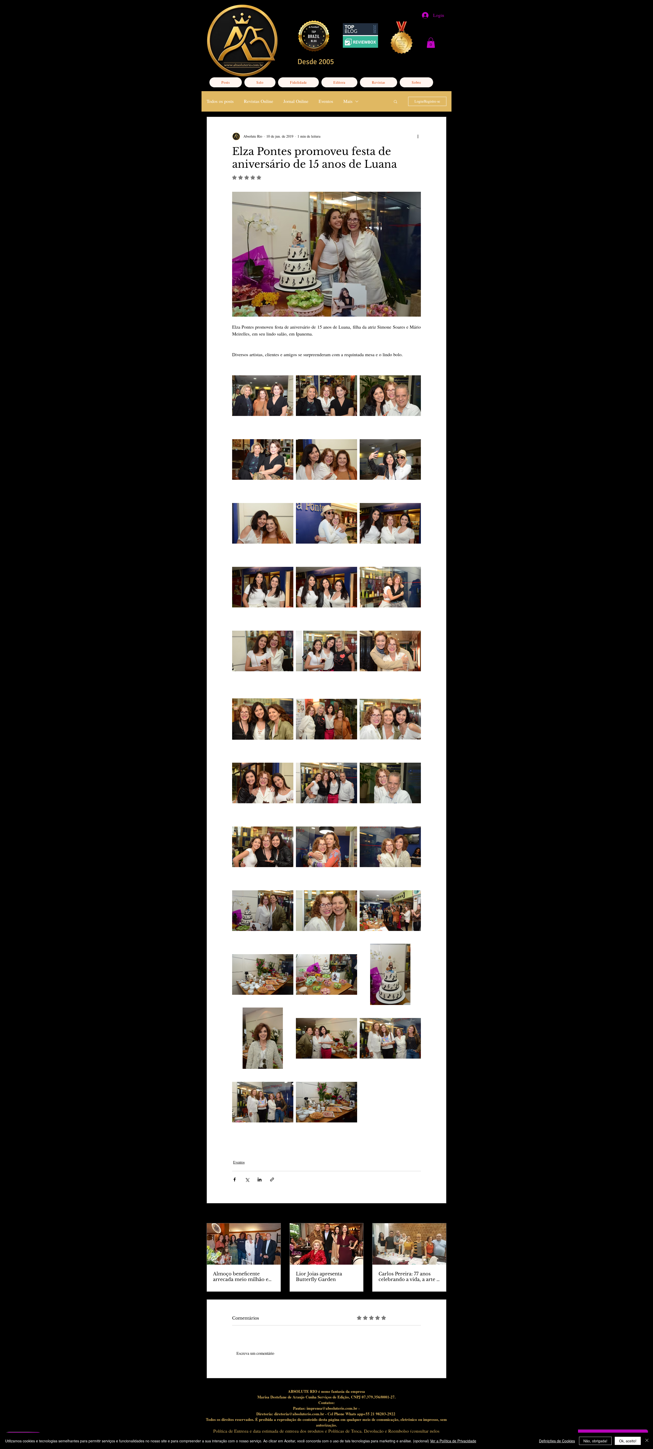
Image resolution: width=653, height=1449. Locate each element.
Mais (348, 101)
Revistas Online (258, 101)
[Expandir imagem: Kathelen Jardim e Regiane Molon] (262, 587)
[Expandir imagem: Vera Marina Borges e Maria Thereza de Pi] (262, 459)
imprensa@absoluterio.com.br (332, 1408)
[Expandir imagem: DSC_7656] (390, 910)
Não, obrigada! (595, 1440)
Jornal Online (295, 101)
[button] (430, 43)
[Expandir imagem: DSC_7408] (262, 974)
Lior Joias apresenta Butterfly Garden (319, 1276)
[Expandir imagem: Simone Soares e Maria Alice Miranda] (390, 459)
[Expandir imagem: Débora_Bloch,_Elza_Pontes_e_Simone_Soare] (326, 1038)
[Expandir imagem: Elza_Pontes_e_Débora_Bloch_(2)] (262, 910)
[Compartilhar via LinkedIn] (259, 1179)
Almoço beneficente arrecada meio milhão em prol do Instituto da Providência (243, 1276)
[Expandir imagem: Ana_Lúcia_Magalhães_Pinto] (262, 1038)
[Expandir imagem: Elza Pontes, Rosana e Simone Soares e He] (326, 719)
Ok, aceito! (627, 1440)
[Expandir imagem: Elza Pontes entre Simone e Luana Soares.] (262, 782)
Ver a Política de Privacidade (453, 1440)
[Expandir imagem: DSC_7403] (390, 974)
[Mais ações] (418, 136)
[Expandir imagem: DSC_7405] (326, 974)
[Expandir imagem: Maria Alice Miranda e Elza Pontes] (326, 523)
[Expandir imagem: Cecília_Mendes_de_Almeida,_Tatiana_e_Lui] (390, 1038)
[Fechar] (647, 1441)
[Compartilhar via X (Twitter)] (247, 1179)
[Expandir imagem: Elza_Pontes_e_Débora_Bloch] (326, 910)
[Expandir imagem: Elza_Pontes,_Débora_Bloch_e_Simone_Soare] (390, 719)
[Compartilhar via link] (272, 1179)
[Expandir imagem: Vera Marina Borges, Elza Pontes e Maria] (326, 395)
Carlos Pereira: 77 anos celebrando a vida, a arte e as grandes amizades (409, 1276)
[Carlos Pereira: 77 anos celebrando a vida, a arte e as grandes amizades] (409, 1244)
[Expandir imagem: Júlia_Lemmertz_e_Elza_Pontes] (390, 650)
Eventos (326, 101)
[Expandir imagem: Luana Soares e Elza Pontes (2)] (390, 587)
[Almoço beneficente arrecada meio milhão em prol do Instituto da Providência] (244, 1244)
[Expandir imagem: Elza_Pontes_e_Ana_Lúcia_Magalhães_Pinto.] (390, 846)
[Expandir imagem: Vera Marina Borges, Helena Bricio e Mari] (262, 395)
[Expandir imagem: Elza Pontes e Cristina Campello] (326, 846)
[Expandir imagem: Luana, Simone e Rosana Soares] (326, 650)
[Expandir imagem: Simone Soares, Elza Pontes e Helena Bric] (326, 459)
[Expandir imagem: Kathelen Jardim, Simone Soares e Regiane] (326, 587)
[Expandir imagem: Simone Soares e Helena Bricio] (262, 523)
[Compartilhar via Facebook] (234, 1179)
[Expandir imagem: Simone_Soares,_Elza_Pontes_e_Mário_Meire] (390, 395)
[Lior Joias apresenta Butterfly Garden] (326, 1244)
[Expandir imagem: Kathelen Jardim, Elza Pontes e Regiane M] (390, 523)
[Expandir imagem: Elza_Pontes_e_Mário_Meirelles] (390, 782)
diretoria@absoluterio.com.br (299, 1414)
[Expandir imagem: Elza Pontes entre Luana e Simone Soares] (326, 782)
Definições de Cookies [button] (557, 1440)
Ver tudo (440, 1213)
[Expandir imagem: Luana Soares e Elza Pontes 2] (262, 650)
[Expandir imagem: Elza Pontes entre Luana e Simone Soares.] (262, 846)
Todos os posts (220, 101)
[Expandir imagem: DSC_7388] (326, 1102)
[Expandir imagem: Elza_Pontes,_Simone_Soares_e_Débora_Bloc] (262, 719)
